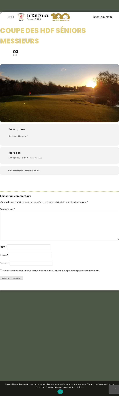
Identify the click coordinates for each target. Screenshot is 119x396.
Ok (60, 391)
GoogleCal (32, 170)
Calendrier (15, 170)
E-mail (4, 255)
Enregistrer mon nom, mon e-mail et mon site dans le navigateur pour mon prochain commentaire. (51, 270)
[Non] (115, 388)
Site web (4, 263)
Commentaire (7, 209)
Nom (3, 246)
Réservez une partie (103, 17)
